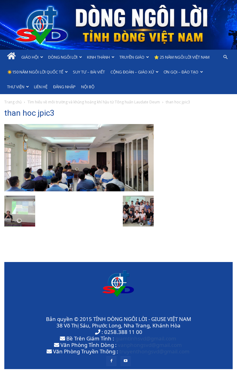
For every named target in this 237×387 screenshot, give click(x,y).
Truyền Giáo (131, 57)
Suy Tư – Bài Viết (89, 72)
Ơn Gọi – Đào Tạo (181, 72)
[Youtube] (126, 361)
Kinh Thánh (98, 57)
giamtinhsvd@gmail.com (145, 338)
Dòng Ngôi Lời (62, 57)
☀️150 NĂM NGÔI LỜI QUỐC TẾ (35, 72)
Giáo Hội (30, 57)
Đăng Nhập (64, 86)
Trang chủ (13, 102)
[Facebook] (111, 361)
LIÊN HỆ (41, 86)
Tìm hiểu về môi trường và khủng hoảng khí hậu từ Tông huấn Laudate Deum (93, 102)
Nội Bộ (87, 86)
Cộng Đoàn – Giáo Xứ (132, 72)
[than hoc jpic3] (79, 189)
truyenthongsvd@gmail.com (154, 351)
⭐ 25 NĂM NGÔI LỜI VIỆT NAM (182, 57)
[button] (225, 56)
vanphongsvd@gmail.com (150, 344)
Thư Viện (15, 86)
